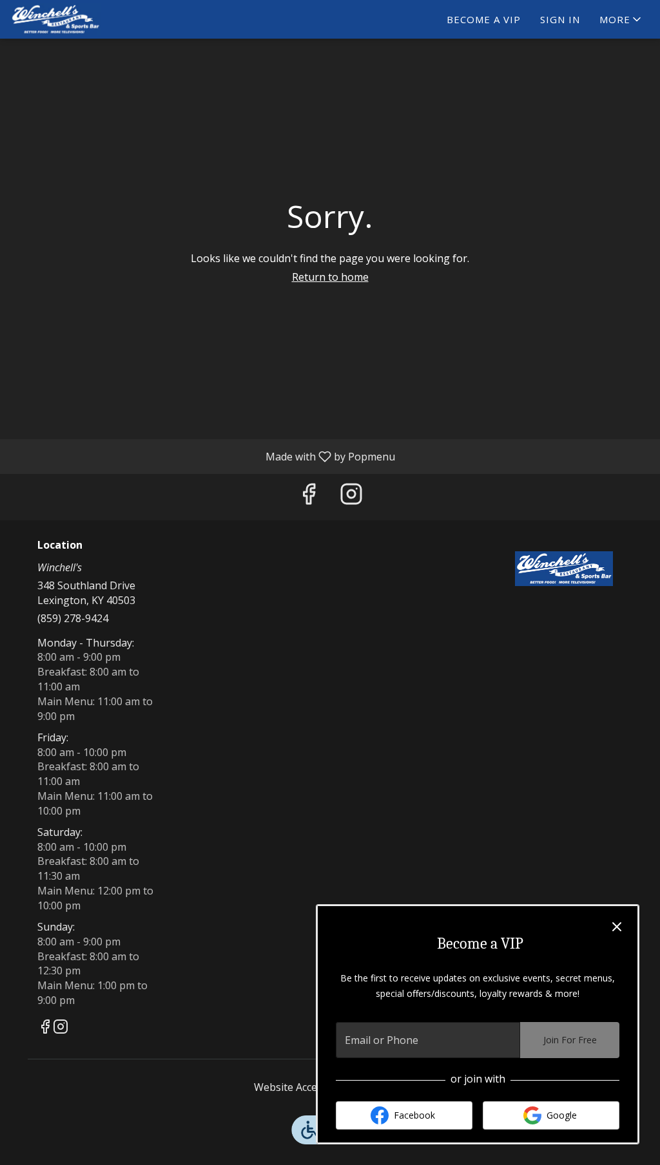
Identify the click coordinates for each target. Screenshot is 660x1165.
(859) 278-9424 (72, 618)
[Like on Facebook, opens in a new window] (308, 496)
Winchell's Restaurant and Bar (564, 569)
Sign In (560, 19)
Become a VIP (484, 19)
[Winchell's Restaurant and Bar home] (68, 19)
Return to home (330, 277)
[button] (621, 19)
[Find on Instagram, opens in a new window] (351, 496)
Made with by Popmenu (202, 456)
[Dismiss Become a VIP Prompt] (616, 926)
